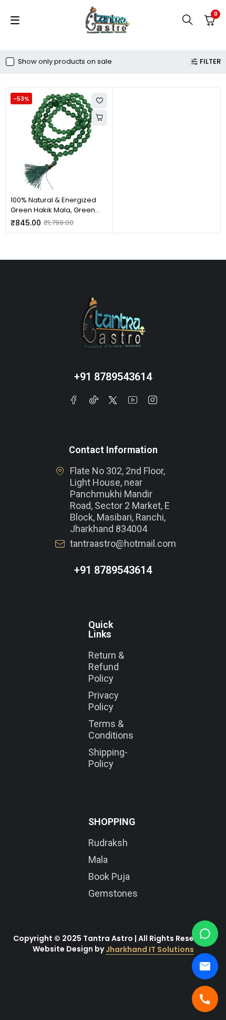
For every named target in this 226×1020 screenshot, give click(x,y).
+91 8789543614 (113, 376)
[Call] (205, 999)
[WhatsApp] (205, 933)
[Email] (205, 966)
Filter (210, 61)
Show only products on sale (65, 61)
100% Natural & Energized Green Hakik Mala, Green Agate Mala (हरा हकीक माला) (57, 210)
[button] (99, 117)
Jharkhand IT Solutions (150, 949)
